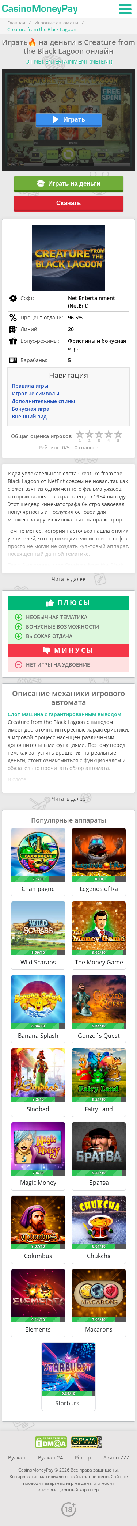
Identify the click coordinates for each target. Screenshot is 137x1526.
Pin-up (83, 1457)
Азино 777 (116, 1457)
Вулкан (17, 1457)
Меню (125, 9)
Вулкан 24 (50, 1457)
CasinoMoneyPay (39, 9)
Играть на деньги (74, 183)
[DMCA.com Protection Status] (51, 1442)
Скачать (68, 203)
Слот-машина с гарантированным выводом (64, 714)
